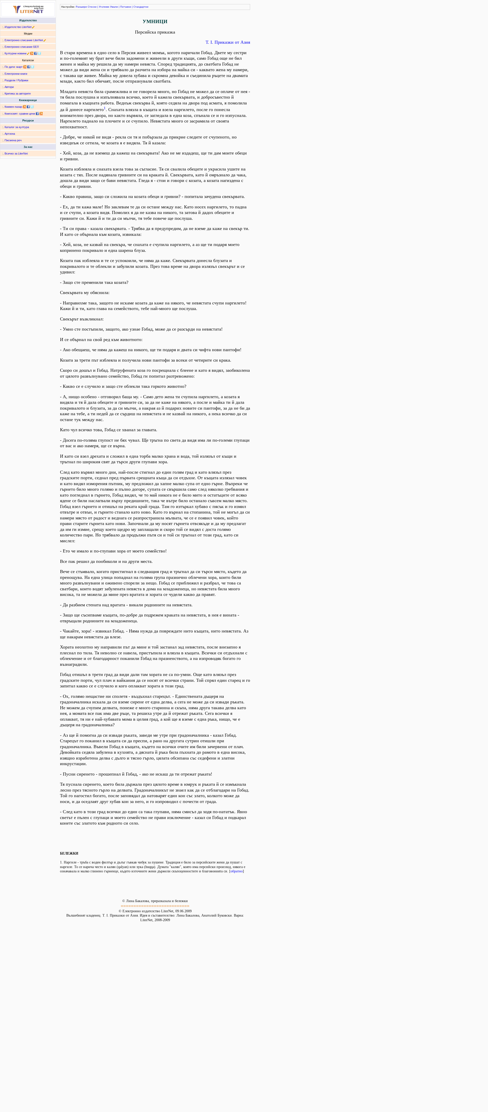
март (19, 66)
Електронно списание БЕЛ (22, 46)
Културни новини (15, 53)
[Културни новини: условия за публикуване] (28, 53)
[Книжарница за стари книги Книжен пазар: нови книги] (24, 106)
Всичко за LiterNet (16, 153)
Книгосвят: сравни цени (20, 113)
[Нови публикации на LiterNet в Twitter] (32, 66)
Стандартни (140, 6)
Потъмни (125, 6)
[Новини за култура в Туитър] (39, 53)
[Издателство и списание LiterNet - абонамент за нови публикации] (24, 66)
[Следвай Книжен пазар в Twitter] (32, 106)
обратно (237, 871)
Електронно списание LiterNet (24, 40)
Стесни (92, 6)
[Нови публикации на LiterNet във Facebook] (28, 66)
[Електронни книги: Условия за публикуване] (33, 26)
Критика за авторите (18, 93)
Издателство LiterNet (18, 26)
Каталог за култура (17, 127)
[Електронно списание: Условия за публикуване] (45, 40)
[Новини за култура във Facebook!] (35, 53)
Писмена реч (13, 140)
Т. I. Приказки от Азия (228, 42)
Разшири (81, 6)
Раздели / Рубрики (16, 80)
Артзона (10, 133)
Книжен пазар (13, 106)
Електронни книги (16, 73)
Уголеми (104, 6)
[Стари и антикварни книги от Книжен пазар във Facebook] (28, 106)
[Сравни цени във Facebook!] (37, 113)
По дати (10, 66)
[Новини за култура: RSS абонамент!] (31, 53)
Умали (114, 6)
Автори (9, 86)
